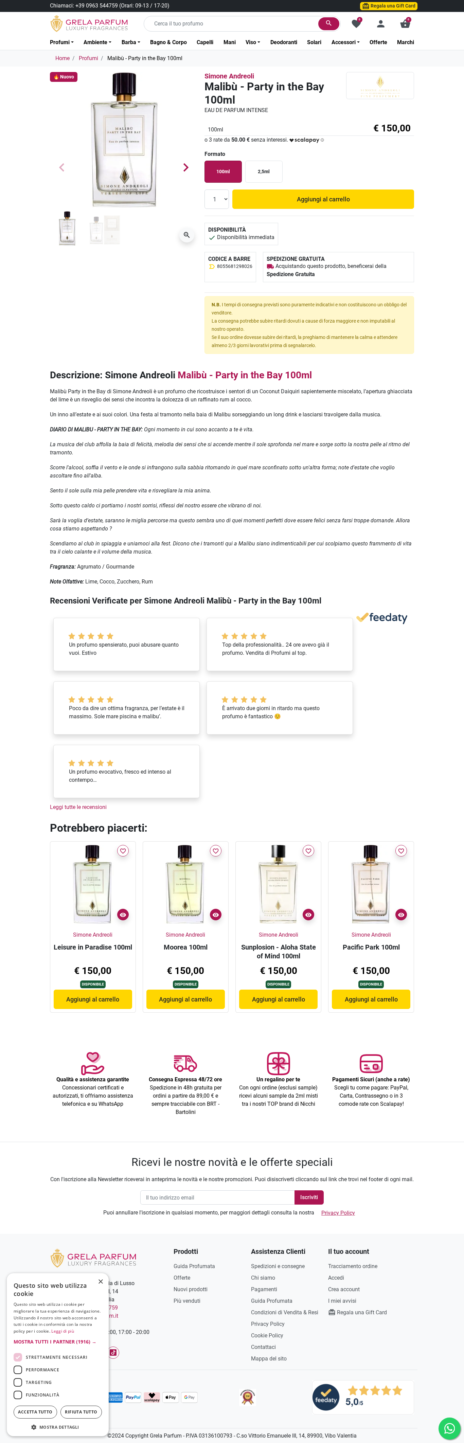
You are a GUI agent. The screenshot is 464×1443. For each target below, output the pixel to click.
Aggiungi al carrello (323, 199)
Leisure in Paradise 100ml (93, 947)
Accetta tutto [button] (35, 1412)
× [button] (101, 1282)
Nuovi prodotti (191, 1289)
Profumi (88, 58)
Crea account (344, 1289)
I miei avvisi (342, 1301)
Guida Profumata (194, 1266)
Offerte (182, 1278)
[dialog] (58, 1354)
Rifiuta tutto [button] (81, 1412)
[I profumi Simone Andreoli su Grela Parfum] (380, 85)
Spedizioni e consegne (278, 1266)
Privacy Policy (338, 1213)
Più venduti (187, 1301)
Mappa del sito (269, 1358)
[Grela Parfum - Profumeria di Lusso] (93, 1258)
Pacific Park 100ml (371, 947)
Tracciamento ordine (352, 1266)
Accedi (336, 1278)
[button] (405, 24)
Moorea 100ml (186, 947)
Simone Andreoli (229, 76)
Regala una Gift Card (392, 5)
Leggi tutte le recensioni (78, 807)
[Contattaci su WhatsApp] (450, 1429)
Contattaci (263, 1347)
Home (62, 58)
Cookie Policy (267, 1335)
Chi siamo (263, 1278)
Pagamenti (264, 1289)
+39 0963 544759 (96, 5)
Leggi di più (62, 1331)
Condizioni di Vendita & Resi (284, 1312)
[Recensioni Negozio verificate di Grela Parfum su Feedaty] (363, 1397)
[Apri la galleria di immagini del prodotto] (186, 235)
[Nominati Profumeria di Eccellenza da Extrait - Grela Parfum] (247, 1397)
